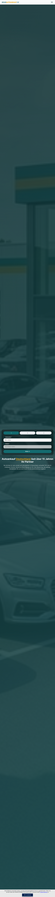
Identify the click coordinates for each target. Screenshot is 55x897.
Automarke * (8, 437)
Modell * (7, 443)
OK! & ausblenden (27, 894)
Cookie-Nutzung (43, 892)
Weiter (27, 451)
